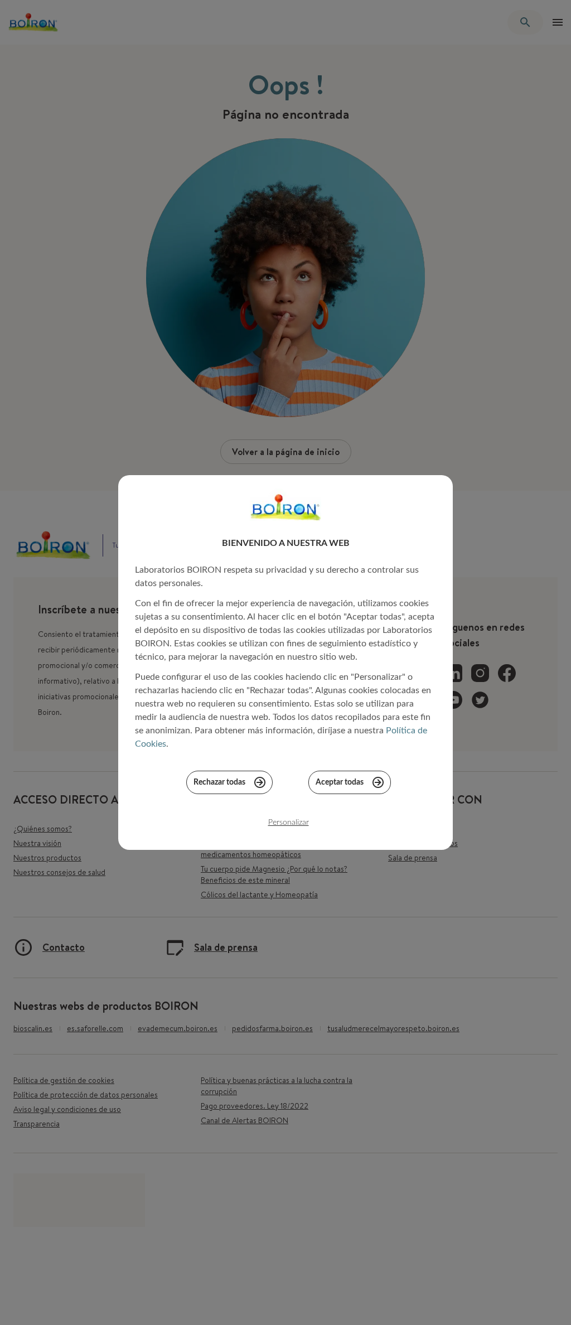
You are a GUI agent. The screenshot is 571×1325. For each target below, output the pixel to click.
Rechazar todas (219, 782)
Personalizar (288, 822)
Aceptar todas (340, 782)
